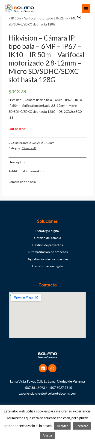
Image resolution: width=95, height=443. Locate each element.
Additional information (26, 171)
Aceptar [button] (62, 426)
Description (18, 162)
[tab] (48, 162)
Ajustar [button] (47, 435)
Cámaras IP (29, 148)
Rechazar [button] (82, 426)
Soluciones (47, 221)
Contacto (48, 284)
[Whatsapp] (52, 368)
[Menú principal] (86, 8)
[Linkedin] (43, 368)
